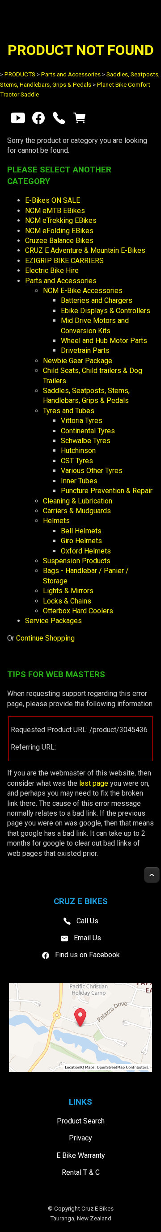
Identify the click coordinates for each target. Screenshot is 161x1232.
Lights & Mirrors (68, 591)
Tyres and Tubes (68, 410)
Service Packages (53, 620)
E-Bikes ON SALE (52, 200)
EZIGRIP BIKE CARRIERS (64, 260)
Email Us (87, 938)
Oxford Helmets (86, 551)
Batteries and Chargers (96, 300)
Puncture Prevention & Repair (107, 490)
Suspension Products (76, 561)
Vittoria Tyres (81, 420)
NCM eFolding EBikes (59, 230)
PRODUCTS (19, 74)
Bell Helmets (81, 531)
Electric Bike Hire (52, 270)
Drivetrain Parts (85, 350)
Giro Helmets (81, 540)
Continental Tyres (88, 431)
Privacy (80, 1138)
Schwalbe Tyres (85, 440)
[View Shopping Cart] (79, 120)
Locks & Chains (67, 601)
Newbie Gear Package (77, 360)
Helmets (56, 520)
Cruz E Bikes (97, 1208)
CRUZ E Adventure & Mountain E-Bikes (85, 250)
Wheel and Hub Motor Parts (104, 340)
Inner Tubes (79, 481)
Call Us (87, 920)
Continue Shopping (45, 638)
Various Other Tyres (92, 470)
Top (152, 875)
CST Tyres (77, 461)
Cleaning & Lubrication (77, 501)
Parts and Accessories (71, 74)
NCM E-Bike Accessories (83, 290)
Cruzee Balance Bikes (59, 240)
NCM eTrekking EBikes (61, 220)
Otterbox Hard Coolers (78, 611)
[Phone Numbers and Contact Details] (59, 120)
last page (93, 783)
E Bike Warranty (80, 1155)
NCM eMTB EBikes (55, 210)
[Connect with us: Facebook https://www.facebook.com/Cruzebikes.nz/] (38, 120)
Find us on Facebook (87, 955)
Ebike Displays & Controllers (105, 310)
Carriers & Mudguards (77, 511)
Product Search (81, 1121)
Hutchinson (78, 450)
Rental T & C (81, 1172)
